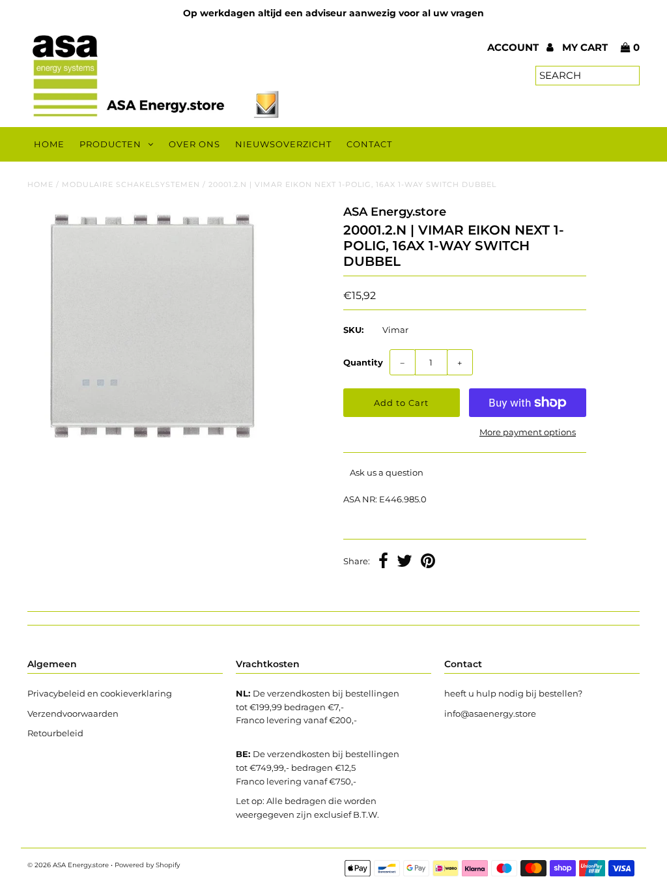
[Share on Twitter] (404, 562)
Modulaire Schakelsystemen (131, 184)
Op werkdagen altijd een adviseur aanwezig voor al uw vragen (333, 13)
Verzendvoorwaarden (73, 713)
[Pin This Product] (428, 562)
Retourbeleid (55, 733)
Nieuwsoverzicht (283, 144)
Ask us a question (386, 472)
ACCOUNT (514, 47)
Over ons (194, 144)
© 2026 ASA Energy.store (68, 865)
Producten (110, 144)
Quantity (363, 362)
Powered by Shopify (147, 865)
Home (49, 144)
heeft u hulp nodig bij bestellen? (513, 693)
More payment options (527, 432)
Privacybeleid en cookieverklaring (99, 693)
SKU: (353, 329)
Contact (369, 144)
